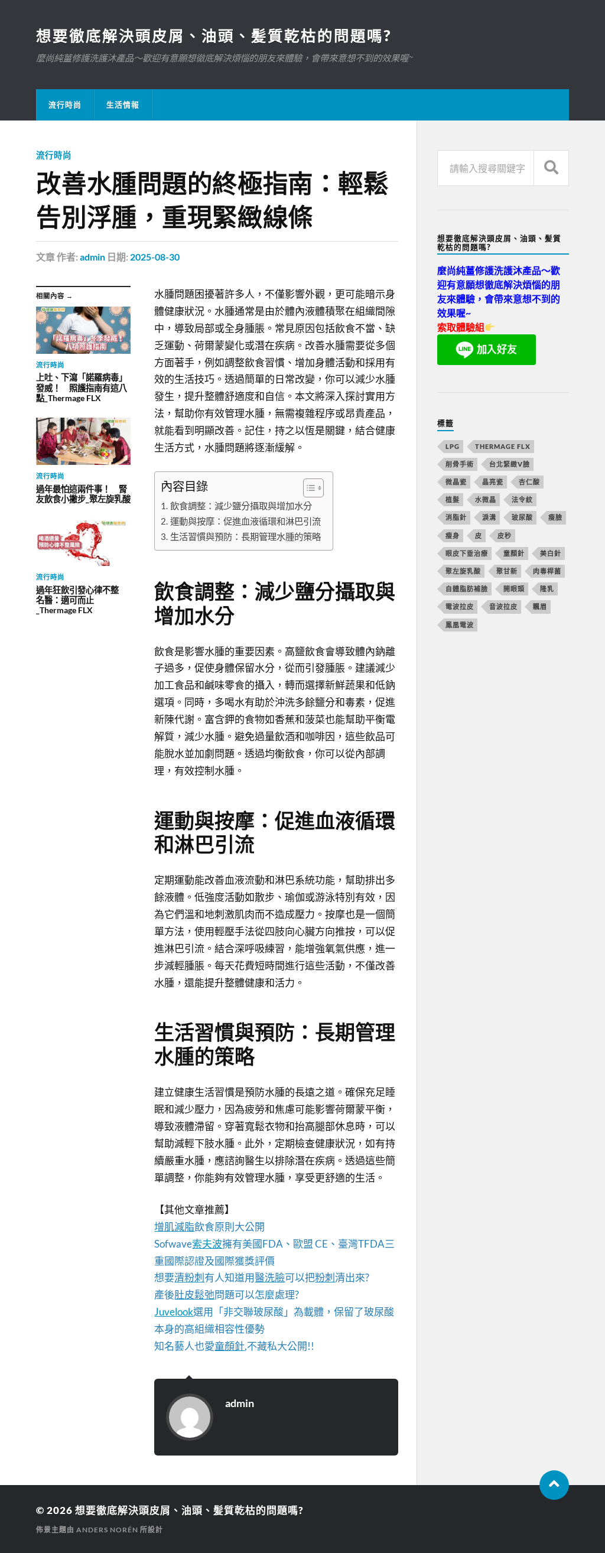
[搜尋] (551, 168)
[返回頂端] (554, 1485)
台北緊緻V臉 (509, 464)
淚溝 (489, 517)
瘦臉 (555, 517)
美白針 (550, 553)
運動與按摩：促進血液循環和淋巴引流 (245, 521)
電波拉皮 (459, 606)
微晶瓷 (456, 482)
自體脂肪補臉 (466, 588)
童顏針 (514, 553)
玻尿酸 (522, 517)
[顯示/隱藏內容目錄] (307, 488)
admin (92, 256)
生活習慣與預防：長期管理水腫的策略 (245, 536)
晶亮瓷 (492, 482)
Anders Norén (107, 1529)
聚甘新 (507, 571)
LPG (452, 446)
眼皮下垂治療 (466, 553)
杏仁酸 (529, 482)
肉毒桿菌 (547, 571)
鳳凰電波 (459, 625)
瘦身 (452, 535)
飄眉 (540, 606)
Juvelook (173, 1311)
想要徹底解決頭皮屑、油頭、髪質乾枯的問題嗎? (213, 35)
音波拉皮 (503, 606)
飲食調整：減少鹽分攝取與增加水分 (240, 505)
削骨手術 (459, 464)
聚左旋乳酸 (463, 571)
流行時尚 (65, 104)
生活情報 (122, 104)
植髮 (452, 499)
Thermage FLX (503, 446)
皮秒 (504, 535)
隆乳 (547, 588)
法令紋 (522, 499)
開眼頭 (514, 588)
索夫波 (207, 1244)
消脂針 (456, 517)
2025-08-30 (155, 256)
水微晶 (485, 499)
